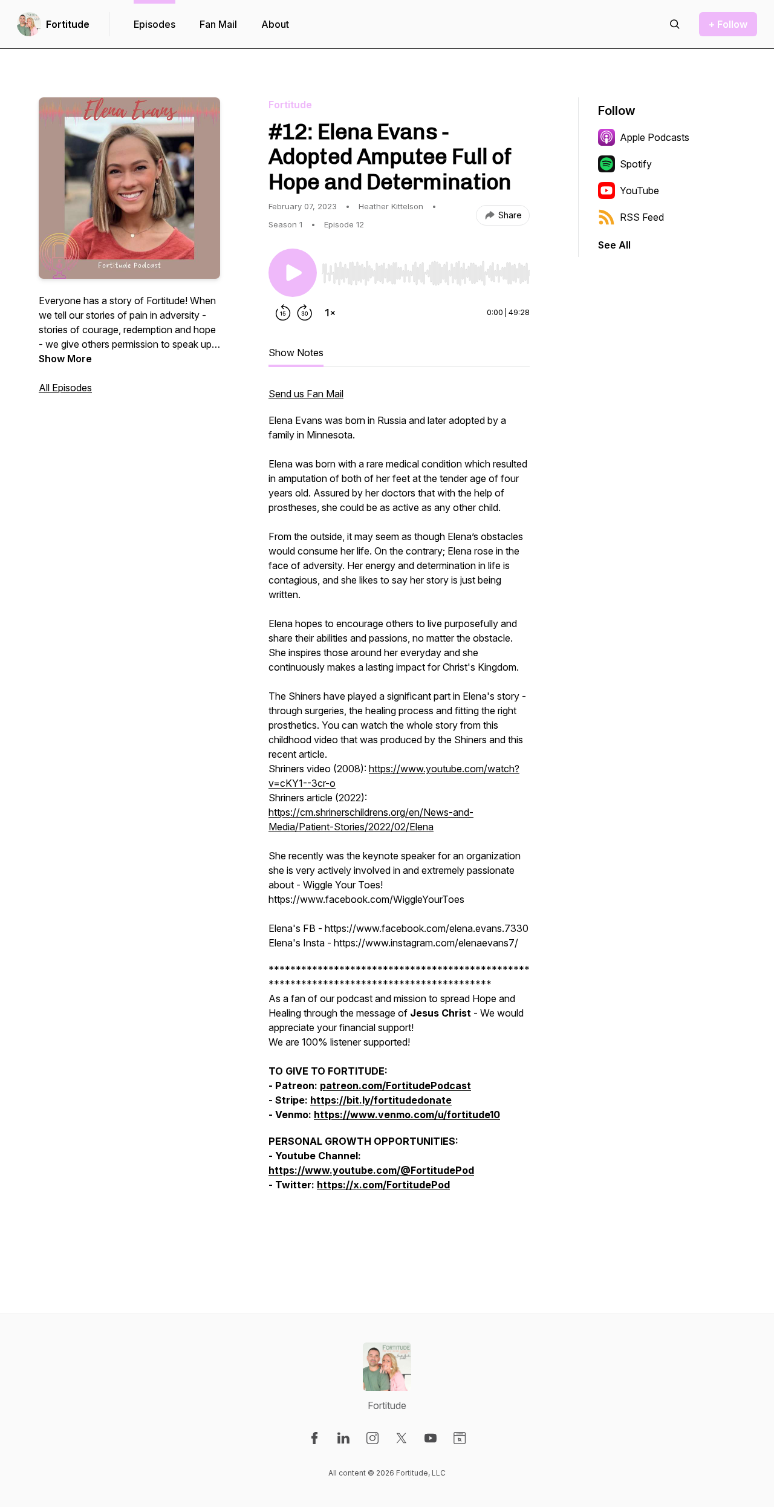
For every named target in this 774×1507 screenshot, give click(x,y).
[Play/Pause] (292, 273)
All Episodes (65, 388)
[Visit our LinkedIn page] (343, 1438)
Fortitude (67, 24)
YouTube (639, 190)
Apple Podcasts (654, 137)
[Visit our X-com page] (401, 1438)
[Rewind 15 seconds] (283, 312)
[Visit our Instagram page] (372, 1438)
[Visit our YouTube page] (430, 1438)
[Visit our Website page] (460, 1438)
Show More (65, 359)
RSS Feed (642, 217)
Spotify (636, 164)
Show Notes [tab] (296, 353)
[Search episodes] (675, 24)
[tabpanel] (399, 815)
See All (614, 245)
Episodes (154, 24)
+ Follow (728, 24)
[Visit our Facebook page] (314, 1438)
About (275, 24)
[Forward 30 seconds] (304, 312)
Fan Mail (218, 24)
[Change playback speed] (330, 312)
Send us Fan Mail (305, 394)
